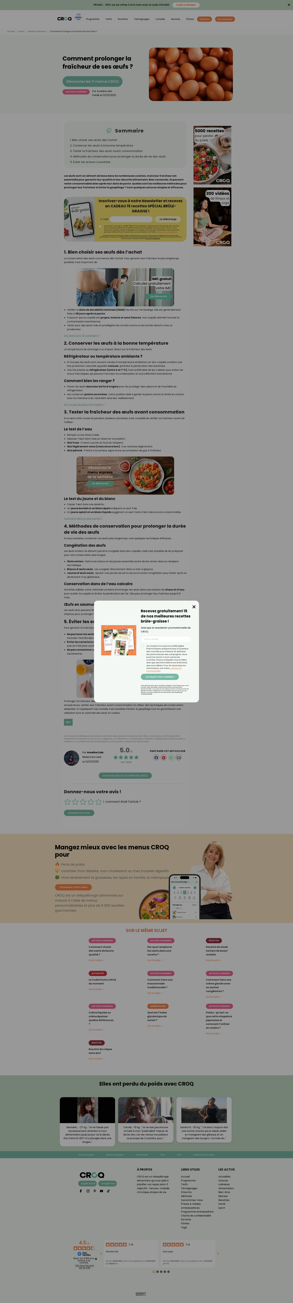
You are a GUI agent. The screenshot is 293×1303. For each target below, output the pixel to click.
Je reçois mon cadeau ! (159, 677)
